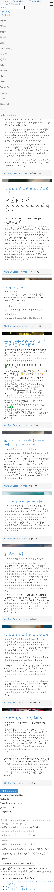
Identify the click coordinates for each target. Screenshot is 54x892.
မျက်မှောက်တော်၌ (14, 553)
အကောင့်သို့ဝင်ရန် (12, 4)
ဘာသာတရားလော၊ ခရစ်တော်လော (23, 717)
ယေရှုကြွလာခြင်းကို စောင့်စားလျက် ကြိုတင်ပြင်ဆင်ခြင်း (24, 343)
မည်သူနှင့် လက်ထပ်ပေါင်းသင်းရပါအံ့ (26, 190)
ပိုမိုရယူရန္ (10, 791)
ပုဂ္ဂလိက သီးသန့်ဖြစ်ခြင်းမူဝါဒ (20, 889)
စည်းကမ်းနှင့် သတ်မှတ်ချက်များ (18, 886)
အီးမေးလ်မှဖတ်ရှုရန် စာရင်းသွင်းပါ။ (17, 863)
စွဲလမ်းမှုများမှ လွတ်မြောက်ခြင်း (24, 501)
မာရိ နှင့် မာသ (15, 287)
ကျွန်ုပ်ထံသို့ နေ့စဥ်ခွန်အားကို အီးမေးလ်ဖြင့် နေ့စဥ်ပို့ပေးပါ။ (27, 853)
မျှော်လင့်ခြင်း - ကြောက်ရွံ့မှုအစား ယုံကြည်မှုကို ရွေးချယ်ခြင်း (24, 442)
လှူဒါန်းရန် (6, 11)
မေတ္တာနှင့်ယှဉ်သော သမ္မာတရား (26, 634)
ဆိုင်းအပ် (6, 858)
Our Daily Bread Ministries (15, 173)
